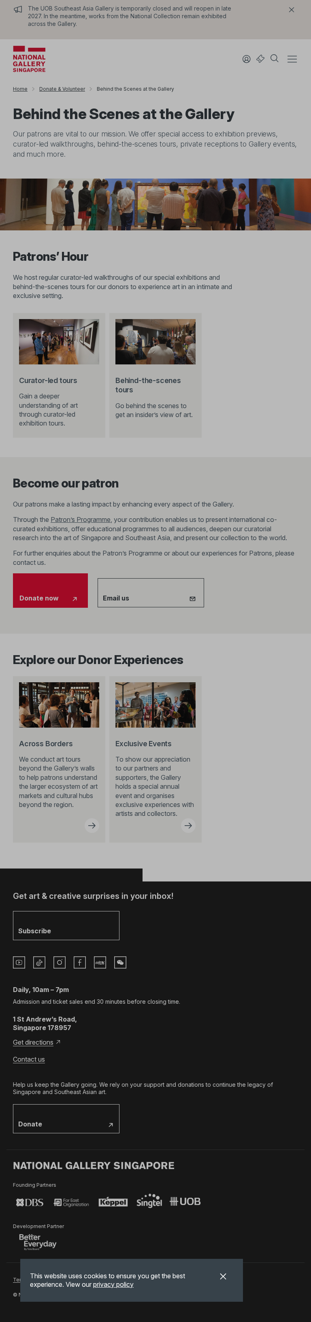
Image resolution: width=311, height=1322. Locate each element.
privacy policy (113, 1284)
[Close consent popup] (223, 1277)
